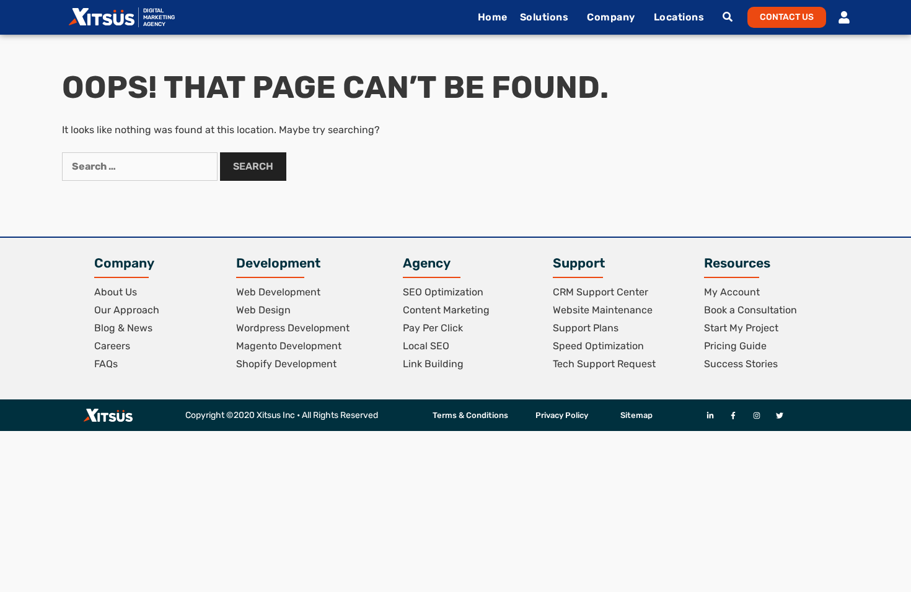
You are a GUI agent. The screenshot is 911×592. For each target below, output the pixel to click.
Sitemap (636, 415)
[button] (786, 17)
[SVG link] (101, 16)
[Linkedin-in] (710, 415)
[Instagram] (756, 415)
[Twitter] (779, 415)
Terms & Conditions (470, 415)
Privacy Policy (561, 415)
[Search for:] (141, 166)
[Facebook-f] (733, 415)
